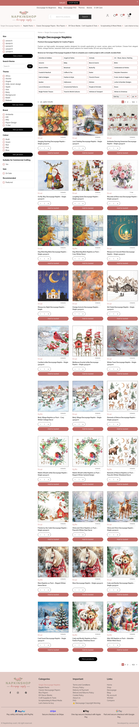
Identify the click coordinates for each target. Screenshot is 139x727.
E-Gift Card (98, 8)
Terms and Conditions (81, 685)
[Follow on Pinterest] (26, 693)
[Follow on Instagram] (18, 693)
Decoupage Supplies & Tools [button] (65, 53)
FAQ (74, 700)
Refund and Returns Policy (83, 693)
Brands (89, 8)
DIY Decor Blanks (74, 26)
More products (88, 659)
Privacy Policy (78, 687)
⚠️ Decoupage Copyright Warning (86, 703)
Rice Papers (61, 26)
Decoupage (111, 690)
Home (40, 32)
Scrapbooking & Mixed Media (111, 26)
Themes (81, 8)
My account (112, 695)
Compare (111, 700)
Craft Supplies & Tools (89, 26)
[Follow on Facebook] (10, 693)
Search (85, 17)
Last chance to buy (131, 26)
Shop (109, 687)
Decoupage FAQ (70, 8)
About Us (76, 698)
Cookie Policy (78, 695)
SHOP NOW (73, 3)
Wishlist (110, 698)
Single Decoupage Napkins (10, 26)
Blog (60, 8)
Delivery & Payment (81, 690)
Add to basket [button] (53, 153)
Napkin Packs (28, 26)
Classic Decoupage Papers (45, 26)
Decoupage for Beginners (46, 8)
